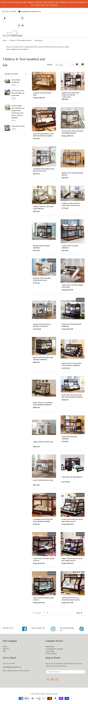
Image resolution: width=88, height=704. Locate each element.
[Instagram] (56, 679)
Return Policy (50, 646)
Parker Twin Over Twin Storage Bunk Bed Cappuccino (70, 95)
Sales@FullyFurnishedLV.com (31, 11)
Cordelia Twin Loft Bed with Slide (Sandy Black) (71, 204)
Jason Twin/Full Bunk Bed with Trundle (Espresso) (71, 364)
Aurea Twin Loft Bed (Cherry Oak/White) (72, 286)
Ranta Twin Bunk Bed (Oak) (43, 480)
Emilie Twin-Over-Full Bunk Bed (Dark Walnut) (72, 560)
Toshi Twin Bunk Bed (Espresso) (69, 438)
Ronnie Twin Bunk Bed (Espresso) (41, 247)
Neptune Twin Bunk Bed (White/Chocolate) (42, 279)
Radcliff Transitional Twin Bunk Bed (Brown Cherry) (43, 135)
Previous (38, 613)
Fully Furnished (40, 694)
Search (5, 646)
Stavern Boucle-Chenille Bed (16, 81)
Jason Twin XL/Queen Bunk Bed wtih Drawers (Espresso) (72, 396)
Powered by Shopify (52, 694)
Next (78, 613)
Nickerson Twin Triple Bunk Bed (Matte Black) (43, 170)
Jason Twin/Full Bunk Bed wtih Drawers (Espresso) (42, 404)
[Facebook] (48, 679)
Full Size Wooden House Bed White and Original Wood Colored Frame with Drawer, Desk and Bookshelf (17, 112)
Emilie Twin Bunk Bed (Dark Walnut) (43, 599)
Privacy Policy (50, 651)
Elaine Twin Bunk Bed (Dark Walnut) (43, 560)
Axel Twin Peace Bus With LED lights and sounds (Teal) (17, 93)
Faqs (4, 651)
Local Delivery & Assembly (54, 649)
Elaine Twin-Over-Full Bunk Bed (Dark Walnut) (72, 520)
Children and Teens (11, 74)
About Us (6, 649)
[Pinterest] (52, 679)
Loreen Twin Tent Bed (17, 126)
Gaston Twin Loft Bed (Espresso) (70, 247)
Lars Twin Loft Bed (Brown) (72, 477)
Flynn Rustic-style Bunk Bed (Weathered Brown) (72, 132)
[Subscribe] (82, 672)
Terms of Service (51, 653)
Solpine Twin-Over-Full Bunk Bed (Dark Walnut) (71, 599)
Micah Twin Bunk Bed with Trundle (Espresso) (43, 359)
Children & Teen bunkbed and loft (20, 40)
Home (5, 40)
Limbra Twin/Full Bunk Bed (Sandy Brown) (43, 208)
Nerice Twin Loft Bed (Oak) (43, 442)
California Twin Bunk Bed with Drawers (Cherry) (43, 520)
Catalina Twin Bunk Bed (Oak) (42, 94)
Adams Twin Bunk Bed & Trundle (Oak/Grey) (42, 325)
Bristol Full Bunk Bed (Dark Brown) (72, 174)
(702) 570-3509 (10, 11)
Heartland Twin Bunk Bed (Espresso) (71, 325)
